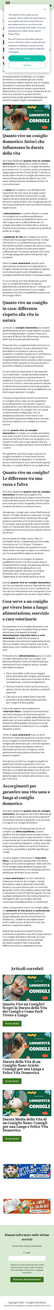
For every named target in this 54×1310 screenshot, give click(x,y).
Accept (27, 58)
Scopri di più (12, 1023)
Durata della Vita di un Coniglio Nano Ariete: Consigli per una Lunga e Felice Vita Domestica (23, 1067)
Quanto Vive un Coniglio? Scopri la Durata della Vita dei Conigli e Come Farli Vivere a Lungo (25, 1009)
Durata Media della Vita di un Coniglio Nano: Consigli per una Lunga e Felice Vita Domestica (25, 1125)
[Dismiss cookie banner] (45, 10)
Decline (27, 65)
